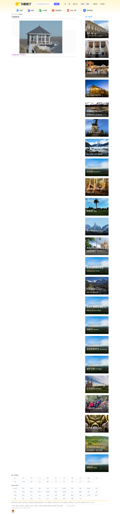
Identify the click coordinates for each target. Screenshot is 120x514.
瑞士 (48, 498)
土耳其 (55, 495)
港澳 (89, 481)
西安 (48, 478)
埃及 (97, 491)
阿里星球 (83, 502)
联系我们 (41, 505)
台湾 (80, 481)
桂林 (89, 478)
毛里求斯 (64, 491)
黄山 (15, 481)
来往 (87, 502)
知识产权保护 (60, 505)
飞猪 (12, 14)
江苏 (31, 478)
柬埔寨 (80, 491)
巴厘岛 (31, 488)
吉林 (72, 481)
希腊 (80, 495)
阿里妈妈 (49, 502)
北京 (80, 478)
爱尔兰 (96, 495)
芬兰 (40, 498)
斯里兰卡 (40, 491)
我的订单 (75, 4)
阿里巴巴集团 (14, 502)
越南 (89, 491)
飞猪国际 (95, 4)
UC (74, 502)
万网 (69, 502)
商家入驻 (18, 505)
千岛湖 (23, 481)
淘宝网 (19, 502)
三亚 (64, 478)
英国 (72, 488)
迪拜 (31, 495)
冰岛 (80, 498)
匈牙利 (64, 498)
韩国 (40, 488)
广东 (40, 478)
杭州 (31, 481)
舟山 (97, 478)
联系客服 (27, 505)
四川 (56, 478)
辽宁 (56, 481)
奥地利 (55, 498)
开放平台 (32, 505)
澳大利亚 (64, 488)
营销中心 (22, 505)
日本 (56, 488)
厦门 (15, 478)
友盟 (77, 502)
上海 (23, 478)
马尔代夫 (15, 488)
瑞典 (31, 498)
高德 (72, 502)
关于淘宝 (13, 505)
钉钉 (89, 502)
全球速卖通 (30, 502)
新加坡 (88, 488)
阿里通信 (65, 502)
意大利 (47, 495)
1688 (45, 502)
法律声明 (54, 505)
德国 (80, 488)
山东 (40, 481)
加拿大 (23, 495)
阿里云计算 (57, 502)
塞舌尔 (55, 491)
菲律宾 (23, 491)
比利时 (88, 495)
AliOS (61, 502)
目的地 (15, 14)
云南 (72, 478)
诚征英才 (36, 505)
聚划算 (25, 502)
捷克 (15, 498)
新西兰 (31, 491)
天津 (64, 481)
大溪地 (15, 495)
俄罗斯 (72, 495)
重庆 (48, 481)
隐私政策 (50, 505)
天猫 (23, 502)
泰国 (23, 488)
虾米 (79, 502)
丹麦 (23, 498)
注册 (82, 4)
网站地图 (45, 505)
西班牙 (64, 495)
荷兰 (72, 491)
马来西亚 (48, 491)
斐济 (97, 488)
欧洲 (15, 491)
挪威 (72, 498)
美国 (48, 488)
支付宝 (92, 502)
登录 (87, 4)
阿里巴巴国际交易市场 (39, 502)
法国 (40, 495)
